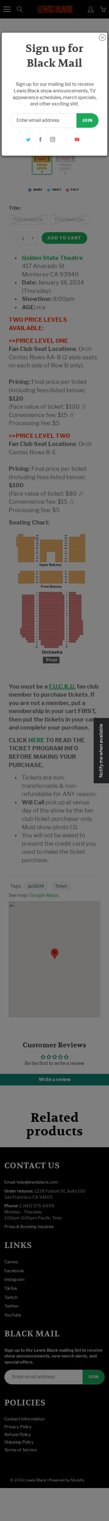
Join (87, 120)
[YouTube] (77, 139)
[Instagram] (52, 139)
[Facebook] (40, 139)
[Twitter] (28, 139)
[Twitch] (65, 139)
